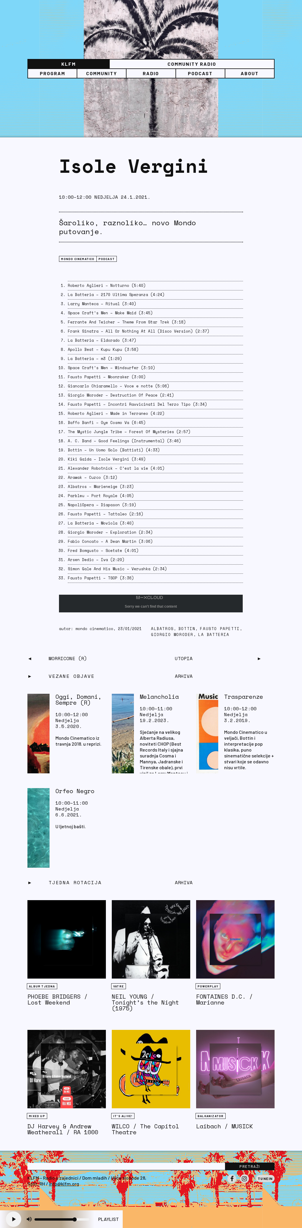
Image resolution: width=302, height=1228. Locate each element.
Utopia (184, 658)
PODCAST (200, 73)
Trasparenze (243, 696)
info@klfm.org (64, 1183)
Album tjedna (42, 986)
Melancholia (159, 696)
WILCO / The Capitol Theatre (145, 1129)
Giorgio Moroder (172, 634)
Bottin (187, 629)
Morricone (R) (68, 658)
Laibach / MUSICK (224, 1126)
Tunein (265, 1178)
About (250, 73)
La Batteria (213, 634)
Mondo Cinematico (77, 259)
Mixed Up (37, 1116)
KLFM (68, 64)
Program (52, 73)
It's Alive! (122, 1116)
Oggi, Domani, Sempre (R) (78, 699)
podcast (107, 259)
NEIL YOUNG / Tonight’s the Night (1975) (145, 1002)
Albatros (162, 629)
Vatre (118, 986)
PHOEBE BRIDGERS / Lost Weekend (57, 999)
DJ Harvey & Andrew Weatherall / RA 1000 (62, 1129)
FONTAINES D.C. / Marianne (224, 999)
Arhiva (184, 882)
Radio (151, 73)
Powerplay (208, 986)
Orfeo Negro (74, 791)
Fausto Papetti (219, 629)
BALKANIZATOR (211, 1116)
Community (101, 73)
